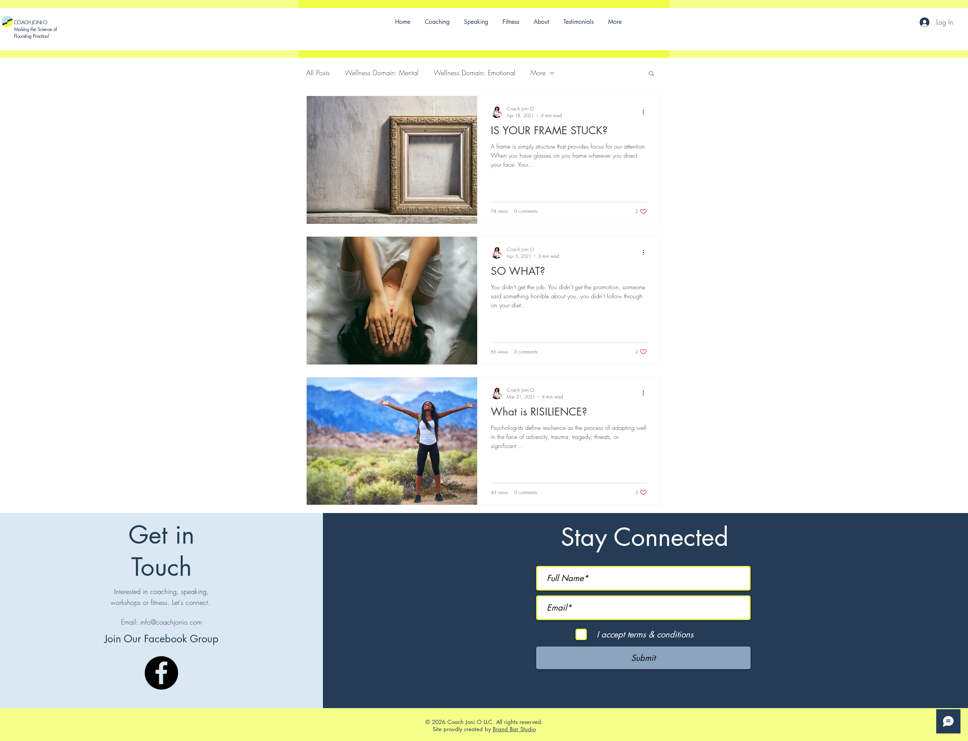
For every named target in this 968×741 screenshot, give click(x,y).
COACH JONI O (30, 22)
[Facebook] (161, 673)
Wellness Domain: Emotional (474, 72)
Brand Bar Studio (514, 729)
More (538, 72)
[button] (651, 74)
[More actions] (645, 111)
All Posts (318, 72)
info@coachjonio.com (171, 621)
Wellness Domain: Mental (382, 72)
